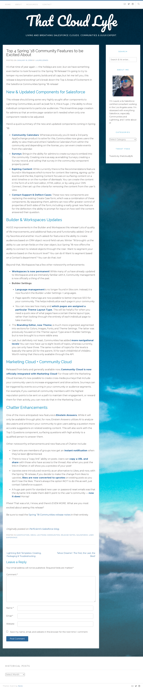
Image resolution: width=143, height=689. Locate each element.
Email (9, 616)
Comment (12, 574)
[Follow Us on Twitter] (129, 4)
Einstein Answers (66, 415)
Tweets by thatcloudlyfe (121, 156)
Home (8, 4)
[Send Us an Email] (125, 4)
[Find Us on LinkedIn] (132, 4)
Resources (32, 4)
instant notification (75, 450)
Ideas (33, 535)
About (18, 4)
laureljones (41, 60)
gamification (22, 535)
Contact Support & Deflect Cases (31, 195)
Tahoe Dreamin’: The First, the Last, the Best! (76, 554)
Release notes (68, 535)
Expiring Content (22, 169)
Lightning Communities (48, 535)
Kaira (20, 686)
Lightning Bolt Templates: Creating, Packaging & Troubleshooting (24, 554)
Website (10, 624)
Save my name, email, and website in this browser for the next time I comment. (49, 632)
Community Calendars (25, 135)
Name (10, 608)
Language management (30, 289)
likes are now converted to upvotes (43, 477)
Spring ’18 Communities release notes (49, 514)
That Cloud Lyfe (71, 20)
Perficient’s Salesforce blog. (44, 529)
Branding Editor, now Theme (34, 325)
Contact (47, 4)
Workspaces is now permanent (30, 271)
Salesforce (82, 535)
